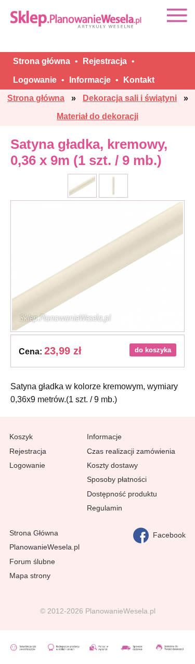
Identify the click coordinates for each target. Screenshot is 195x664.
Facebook (167, 535)
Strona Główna (33, 533)
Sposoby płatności (117, 479)
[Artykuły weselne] (76, 19)
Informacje (104, 436)
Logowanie (27, 465)
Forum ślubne (32, 561)
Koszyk (21, 436)
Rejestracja (27, 451)
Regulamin (104, 508)
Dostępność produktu (122, 494)
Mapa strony (29, 575)
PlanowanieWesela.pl (44, 547)
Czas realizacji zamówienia (131, 451)
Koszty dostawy (112, 465)
